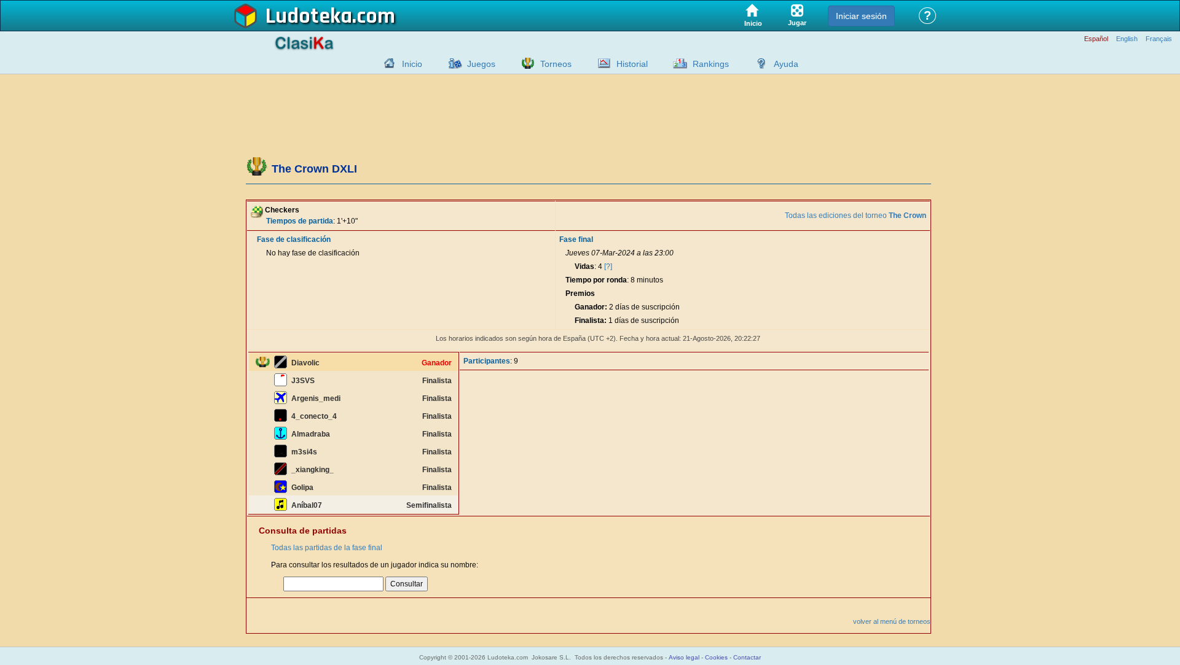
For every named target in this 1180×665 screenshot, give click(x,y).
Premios (580, 293)
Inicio (412, 64)
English (1127, 39)
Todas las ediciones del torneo (855, 215)
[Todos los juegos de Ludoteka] (451, 63)
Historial (632, 64)
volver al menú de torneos (891, 621)
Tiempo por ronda (596, 280)
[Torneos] (524, 63)
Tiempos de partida (299, 221)
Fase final (576, 239)
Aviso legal (684, 657)
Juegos (481, 64)
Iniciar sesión (861, 16)
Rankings (711, 64)
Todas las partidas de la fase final (326, 547)
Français (1159, 39)
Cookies (716, 657)
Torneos (556, 64)
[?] (608, 266)
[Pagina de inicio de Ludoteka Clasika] (386, 63)
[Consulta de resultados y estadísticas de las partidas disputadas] (601, 63)
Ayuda (786, 64)
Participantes (486, 361)
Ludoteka (309, 17)
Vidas (584, 266)
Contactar (747, 657)
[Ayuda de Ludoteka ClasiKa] (758, 63)
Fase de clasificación (294, 239)
